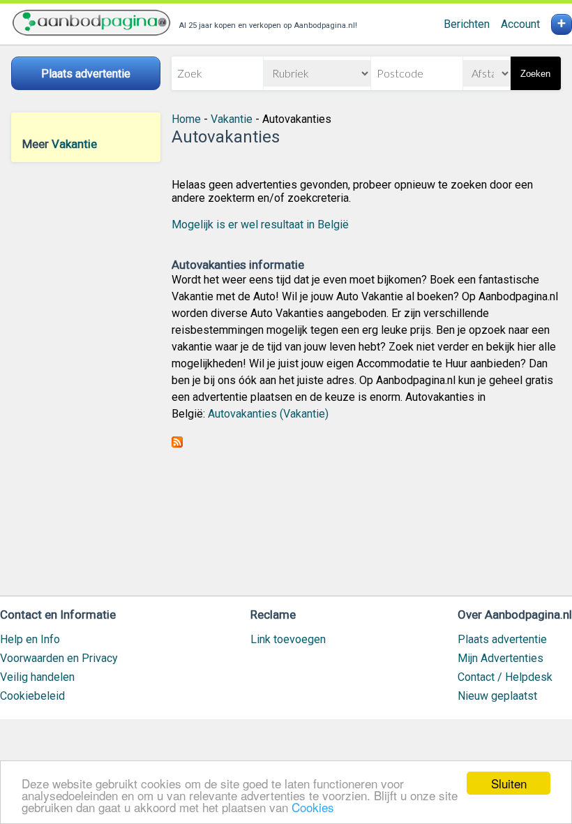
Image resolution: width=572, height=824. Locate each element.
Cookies (313, 807)
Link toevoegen (288, 639)
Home (186, 119)
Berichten (467, 24)
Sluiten (509, 783)
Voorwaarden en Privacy (59, 658)
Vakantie (74, 144)
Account (520, 24)
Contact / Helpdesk (505, 677)
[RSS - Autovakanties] (177, 443)
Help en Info (30, 639)
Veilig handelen (37, 677)
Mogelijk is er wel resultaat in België (260, 224)
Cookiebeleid (32, 695)
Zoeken (535, 73)
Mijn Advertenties (500, 658)
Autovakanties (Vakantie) (268, 413)
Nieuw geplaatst (497, 695)
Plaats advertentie (502, 639)
